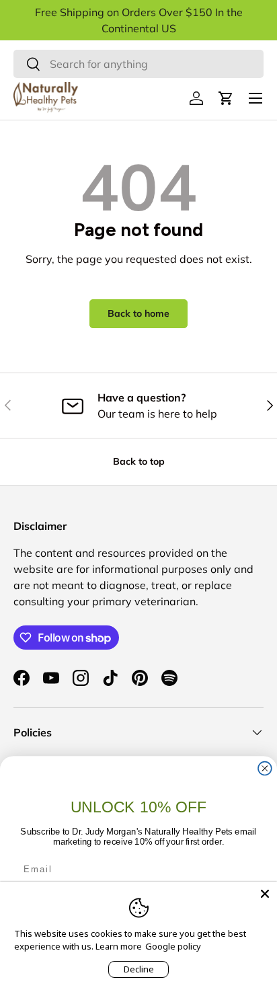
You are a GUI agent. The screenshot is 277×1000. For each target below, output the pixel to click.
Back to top (139, 461)
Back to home (138, 313)
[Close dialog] (265, 768)
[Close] (265, 893)
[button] (226, 98)
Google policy (173, 946)
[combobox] (138, 64)
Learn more (118, 946)
